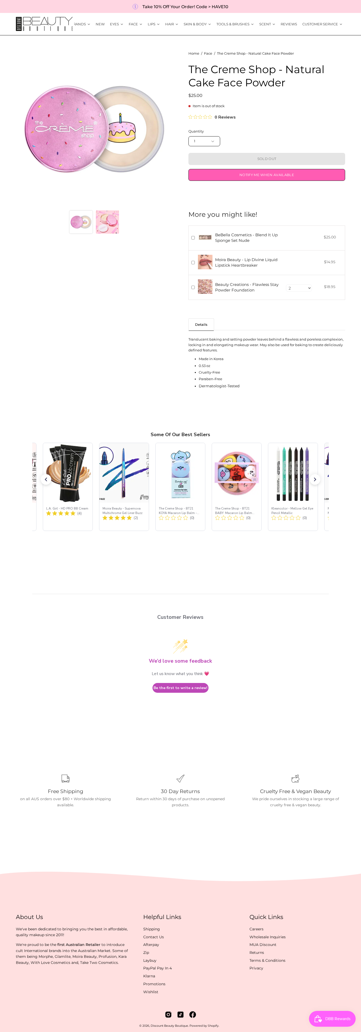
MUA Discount (262, 944)
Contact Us (153, 936)
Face (208, 53)
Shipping (151, 929)
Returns (256, 952)
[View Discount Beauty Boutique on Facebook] (193, 1015)
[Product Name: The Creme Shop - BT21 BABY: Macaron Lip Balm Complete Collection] (237, 487)
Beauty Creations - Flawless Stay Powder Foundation (247, 287)
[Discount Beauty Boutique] (45, 24)
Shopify (213, 1026)
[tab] (201, 324)
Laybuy (149, 960)
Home (193, 53)
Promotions (154, 984)
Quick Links (266, 917)
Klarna (149, 976)
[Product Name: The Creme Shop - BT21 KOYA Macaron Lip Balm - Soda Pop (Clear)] (180, 487)
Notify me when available (266, 175)
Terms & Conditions (267, 960)
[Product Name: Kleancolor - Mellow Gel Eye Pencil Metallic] (293, 487)
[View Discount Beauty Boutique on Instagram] (168, 1015)
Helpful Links (162, 917)
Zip (146, 952)
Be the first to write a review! (180, 687)
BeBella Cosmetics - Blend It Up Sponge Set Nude (246, 237)
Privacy (256, 968)
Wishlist (150, 991)
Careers (256, 929)
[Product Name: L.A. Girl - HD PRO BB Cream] (68, 487)
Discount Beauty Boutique (169, 1026)
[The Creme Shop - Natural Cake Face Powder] (81, 222)
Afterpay (151, 944)
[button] (46, 479)
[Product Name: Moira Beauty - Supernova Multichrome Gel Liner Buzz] (124, 487)
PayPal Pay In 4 (157, 968)
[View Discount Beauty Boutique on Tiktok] (180, 1015)
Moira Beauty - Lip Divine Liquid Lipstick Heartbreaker (246, 262)
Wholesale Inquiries (267, 936)
